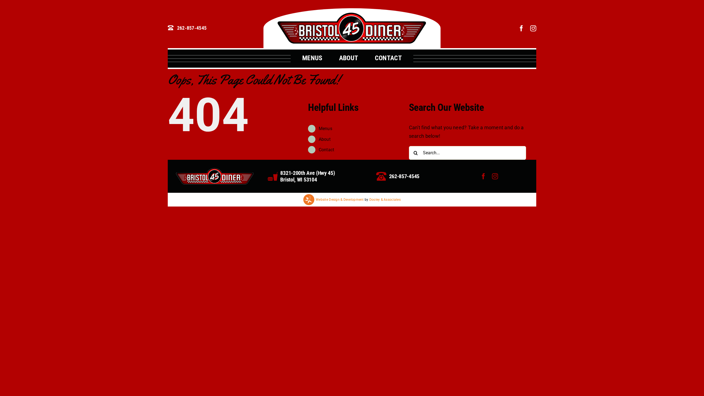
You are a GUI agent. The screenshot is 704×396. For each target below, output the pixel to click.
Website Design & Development (340, 200)
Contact (326, 149)
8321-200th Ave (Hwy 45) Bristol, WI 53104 (307, 176)
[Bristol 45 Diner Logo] (351, 15)
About (325, 139)
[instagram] (533, 28)
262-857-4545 (404, 176)
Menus (325, 128)
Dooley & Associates (385, 200)
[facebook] (521, 28)
